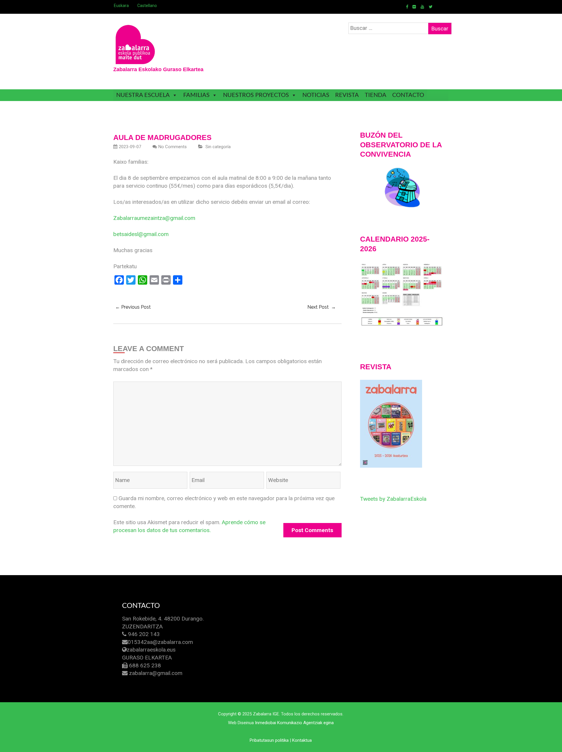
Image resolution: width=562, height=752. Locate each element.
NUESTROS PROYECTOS (256, 95)
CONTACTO (408, 95)
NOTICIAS (315, 95)
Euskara (121, 5)
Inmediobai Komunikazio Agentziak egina (294, 722)
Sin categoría (218, 146)
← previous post (133, 307)
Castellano (147, 5)
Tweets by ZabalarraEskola (393, 498)
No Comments (172, 146)
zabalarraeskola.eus (151, 649)
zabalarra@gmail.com (155, 673)
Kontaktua (302, 740)
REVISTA (347, 95)
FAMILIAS (196, 95)
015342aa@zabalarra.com (160, 642)
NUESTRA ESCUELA (143, 95)
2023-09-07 (130, 146)
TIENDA (375, 95)
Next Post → (321, 307)
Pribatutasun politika (269, 740)
